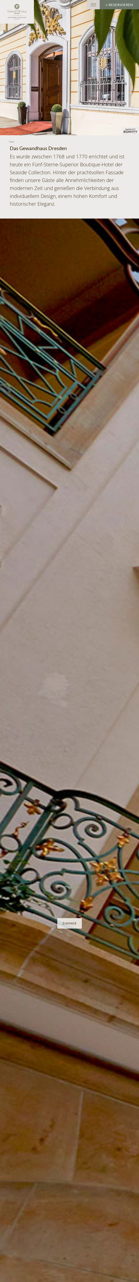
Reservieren (121, 5)
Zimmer (69, 923)
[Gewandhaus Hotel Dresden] (17, 12)
